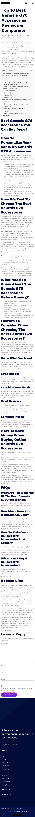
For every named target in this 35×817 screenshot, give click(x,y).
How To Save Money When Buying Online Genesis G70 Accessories (17, 100)
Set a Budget (8, 92)
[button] (25, 3)
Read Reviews (8, 95)
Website (3, 679)
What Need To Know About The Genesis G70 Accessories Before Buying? (15, 83)
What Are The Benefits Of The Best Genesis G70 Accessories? (16, 105)
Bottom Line (6, 115)
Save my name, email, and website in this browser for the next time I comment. (16, 689)
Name (3, 666)
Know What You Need (10, 90)
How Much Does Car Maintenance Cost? (15, 108)
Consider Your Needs (10, 93)
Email (3, 672)
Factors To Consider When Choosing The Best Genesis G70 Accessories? (15, 87)
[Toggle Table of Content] (30, 70)
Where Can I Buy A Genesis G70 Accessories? (16, 113)
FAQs (4, 103)
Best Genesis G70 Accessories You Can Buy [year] (16, 73)
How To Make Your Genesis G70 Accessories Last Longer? (17, 110)
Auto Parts (8, 630)
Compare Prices (9, 97)
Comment (4, 643)
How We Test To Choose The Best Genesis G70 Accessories (15, 80)
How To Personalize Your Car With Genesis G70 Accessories (15, 76)
